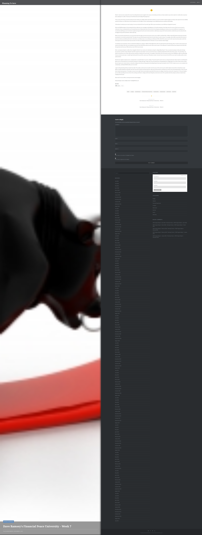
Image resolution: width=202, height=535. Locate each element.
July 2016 (117, 452)
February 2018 (117, 409)
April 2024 (117, 240)
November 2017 (118, 415)
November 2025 (118, 199)
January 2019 (117, 383)
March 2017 (117, 434)
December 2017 (118, 413)
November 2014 (118, 484)
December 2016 (118, 440)
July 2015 (117, 470)
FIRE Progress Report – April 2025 (180, 222)
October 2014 (117, 486)
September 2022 (118, 283)
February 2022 (117, 299)
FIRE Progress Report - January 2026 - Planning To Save (163, 235)
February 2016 (117, 463)
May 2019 (117, 374)
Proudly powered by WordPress (146, 532)
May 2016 (117, 456)
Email (116, 143)
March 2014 (117, 502)
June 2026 (117, 183)
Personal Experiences (8, 521)
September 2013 (118, 516)
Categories (193, 2)
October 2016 (117, 445)
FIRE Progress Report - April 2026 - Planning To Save (163, 222)
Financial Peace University (147, 91)
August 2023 (117, 258)
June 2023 (117, 263)
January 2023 (117, 274)
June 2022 (117, 290)
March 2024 (117, 242)
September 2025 (118, 203)
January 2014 (117, 507)
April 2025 (117, 215)
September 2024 (118, 231)
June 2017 (117, 427)
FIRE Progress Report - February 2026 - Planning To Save (163, 228)
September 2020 (118, 338)
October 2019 (117, 363)
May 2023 (117, 265)
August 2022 (117, 286)
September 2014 (118, 488)
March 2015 (117, 477)
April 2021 (117, 322)
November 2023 (118, 251)
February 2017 (117, 436)
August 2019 (117, 368)
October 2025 (117, 201)
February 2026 (117, 192)
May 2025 (117, 213)
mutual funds (162, 91)
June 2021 (117, 317)
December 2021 (118, 304)
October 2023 (117, 254)
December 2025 (118, 197)
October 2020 (117, 336)
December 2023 (118, 249)
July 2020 (117, 342)
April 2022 (117, 295)
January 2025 (117, 222)
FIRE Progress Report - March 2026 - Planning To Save (163, 224)
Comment (117, 124)
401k (128, 91)
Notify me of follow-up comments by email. (124, 155)
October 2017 (117, 418)
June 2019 (117, 372)
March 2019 (117, 379)
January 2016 (117, 466)
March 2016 (117, 461)
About (198, 2)
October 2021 (117, 308)
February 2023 (117, 272)
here (167, 40)
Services (154, 210)
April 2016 (117, 459)
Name (116, 138)
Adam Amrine (9, 531)
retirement (169, 91)
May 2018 (117, 402)
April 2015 (117, 475)
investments (156, 91)
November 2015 (118, 468)
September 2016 (118, 447)
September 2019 (118, 365)
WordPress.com (159, 532)
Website (117, 148)
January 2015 (117, 481)
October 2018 (117, 390)
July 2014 (117, 493)
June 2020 (117, 345)
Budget (154, 198)
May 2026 (117, 185)
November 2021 (118, 306)
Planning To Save (9, 3)
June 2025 (117, 210)
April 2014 (117, 500)
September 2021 (118, 311)
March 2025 (117, 217)
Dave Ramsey (137, 91)
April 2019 (117, 377)
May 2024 (117, 238)
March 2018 (117, 406)
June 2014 (117, 495)
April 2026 (117, 188)
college (132, 91)
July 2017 (117, 425)
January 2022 (117, 301)
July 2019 (117, 370)
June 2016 (117, 454)
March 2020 (117, 352)
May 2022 (117, 292)
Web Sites (155, 214)
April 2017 (117, 431)
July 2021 (117, 315)
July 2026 (117, 181)
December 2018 (118, 386)
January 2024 (117, 247)
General (154, 200)
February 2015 (117, 479)
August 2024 (117, 233)
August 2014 (117, 491)
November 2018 (118, 388)
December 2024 (118, 224)
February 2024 (117, 244)
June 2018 (117, 399)
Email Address (156, 176)
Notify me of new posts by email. (122, 159)
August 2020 (117, 340)
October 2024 (117, 229)
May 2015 (117, 472)
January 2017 (117, 438)
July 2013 (117, 520)
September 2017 (118, 420)
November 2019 (118, 361)
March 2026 (117, 190)
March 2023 (117, 270)
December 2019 (118, 358)
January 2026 (117, 194)
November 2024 (118, 226)
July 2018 (117, 397)
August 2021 (117, 313)
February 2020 (117, 354)
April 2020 (117, 349)
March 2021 (117, 324)
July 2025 (117, 208)
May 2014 (117, 497)
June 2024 (117, 235)
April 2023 (117, 267)
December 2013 (118, 509)
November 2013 (118, 511)
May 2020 (117, 347)
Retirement (155, 207)
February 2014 (117, 504)
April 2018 (117, 404)
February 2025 (117, 219)
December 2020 (118, 331)
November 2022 (118, 279)
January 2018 (117, 411)
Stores (154, 212)
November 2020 (118, 333)
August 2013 (117, 518)
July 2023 (117, 260)
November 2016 (118, 443)
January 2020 (117, 356)
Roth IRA (174, 91)
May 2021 (117, 320)
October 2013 (117, 513)
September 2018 (118, 393)
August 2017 (117, 422)
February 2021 (117, 327)
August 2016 (117, 450)
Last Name (155, 185)
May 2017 (117, 429)
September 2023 (118, 256)
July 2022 (117, 288)
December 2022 (118, 276)
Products (154, 205)
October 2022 (117, 281)
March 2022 (117, 297)
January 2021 (117, 329)
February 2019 (117, 381)
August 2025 (117, 206)
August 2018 (117, 395)
